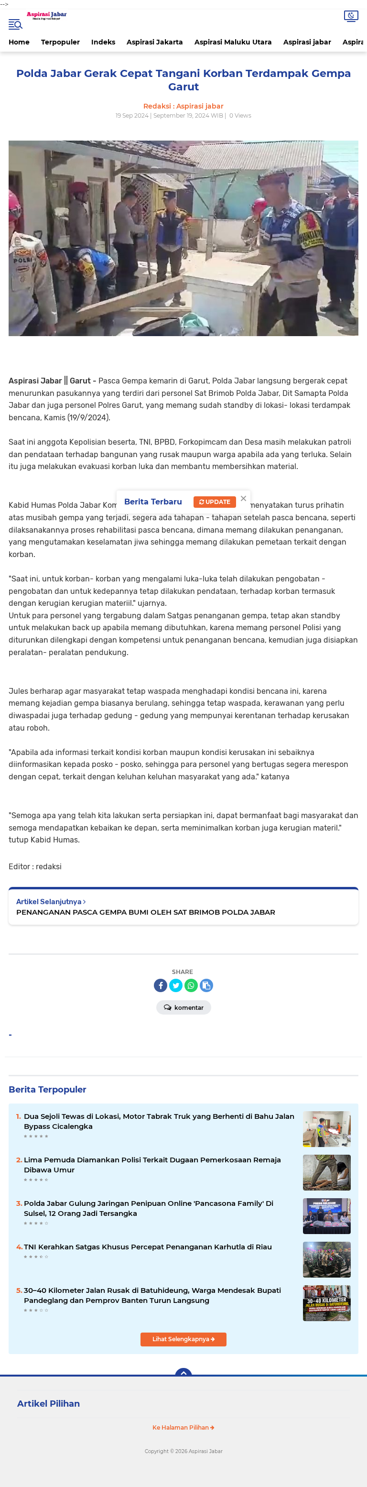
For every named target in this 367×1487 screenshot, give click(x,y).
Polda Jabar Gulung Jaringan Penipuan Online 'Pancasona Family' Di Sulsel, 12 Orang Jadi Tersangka (148, 1208)
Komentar (188, 1007)
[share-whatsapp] (191, 985)
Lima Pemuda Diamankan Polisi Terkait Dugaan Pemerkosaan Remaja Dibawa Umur (152, 1164)
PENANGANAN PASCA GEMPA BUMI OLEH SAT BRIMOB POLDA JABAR (145, 912)
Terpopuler (60, 42)
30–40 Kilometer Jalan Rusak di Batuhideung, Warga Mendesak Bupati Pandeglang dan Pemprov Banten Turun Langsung (152, 1295)
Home (19, 42)
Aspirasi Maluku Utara (233, 42)
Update (217, 501)
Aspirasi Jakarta (155, 42)
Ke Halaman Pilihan (181, 1427)
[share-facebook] (160, 985)
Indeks (103, 42)
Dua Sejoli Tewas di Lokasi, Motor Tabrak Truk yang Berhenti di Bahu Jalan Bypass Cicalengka (159, 1121)
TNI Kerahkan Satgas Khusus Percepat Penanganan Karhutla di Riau (148, 1246)
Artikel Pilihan (48, 1404)
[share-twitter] (176, 985)
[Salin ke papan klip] (206, 985)
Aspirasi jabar (307, 42)
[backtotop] (183, 1376)
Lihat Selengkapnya (181, 1339)
